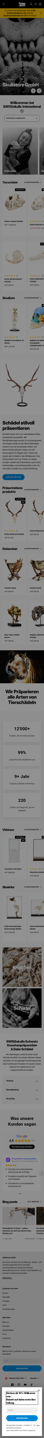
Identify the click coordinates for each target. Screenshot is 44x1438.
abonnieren (22, 1418)
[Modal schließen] (39, 1390)
